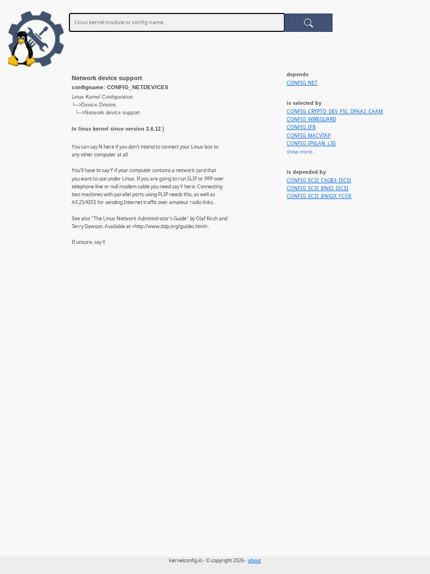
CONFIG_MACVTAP (308, 135)
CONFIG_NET (302, 83)
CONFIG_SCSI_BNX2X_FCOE (319, 196)
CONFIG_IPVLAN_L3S (311, 143)
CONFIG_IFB (301, 127)
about (254, 560)
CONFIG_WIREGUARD (311, 119)
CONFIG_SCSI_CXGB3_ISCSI (319, 180)
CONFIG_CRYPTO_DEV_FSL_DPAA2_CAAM (335, 111)
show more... (301, 152)
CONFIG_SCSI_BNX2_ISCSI (317, 188)
